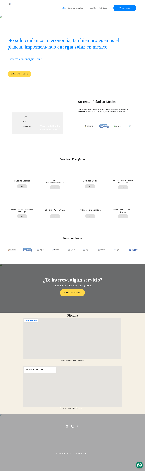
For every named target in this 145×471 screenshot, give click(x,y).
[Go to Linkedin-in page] (78, 426)
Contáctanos (102, 8)
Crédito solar (124, 8)
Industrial (93, 8)
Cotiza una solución (19, 74)
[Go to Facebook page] (67, 426)
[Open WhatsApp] (139, 465)
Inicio (64, 8)
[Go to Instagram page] (72, 426)
